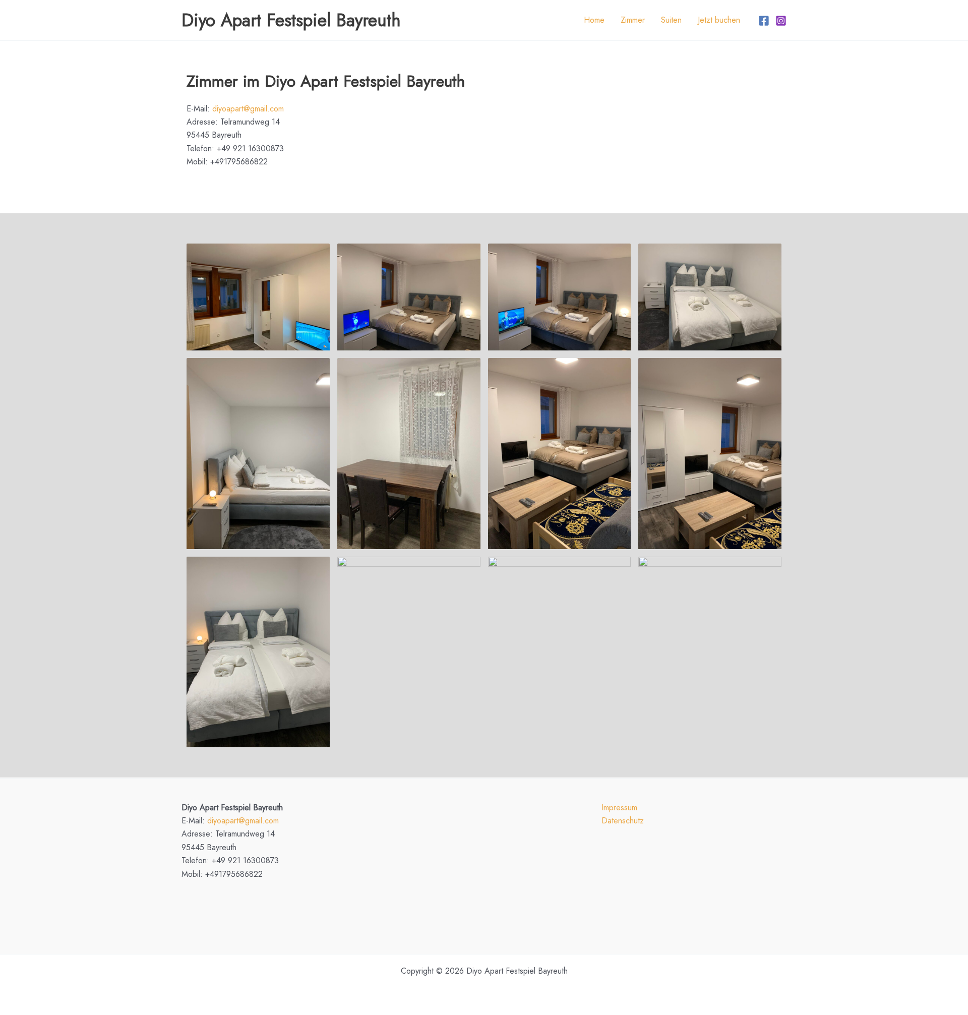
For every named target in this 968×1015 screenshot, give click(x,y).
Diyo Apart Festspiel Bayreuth (291, 20)
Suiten (671, 20)
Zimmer (633, 20)
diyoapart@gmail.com (248, 108)
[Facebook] (763, 20)
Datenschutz (622, 820)
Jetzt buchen (719, 20)
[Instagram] (780, 20)
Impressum (619, 807)
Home (594, 20)
